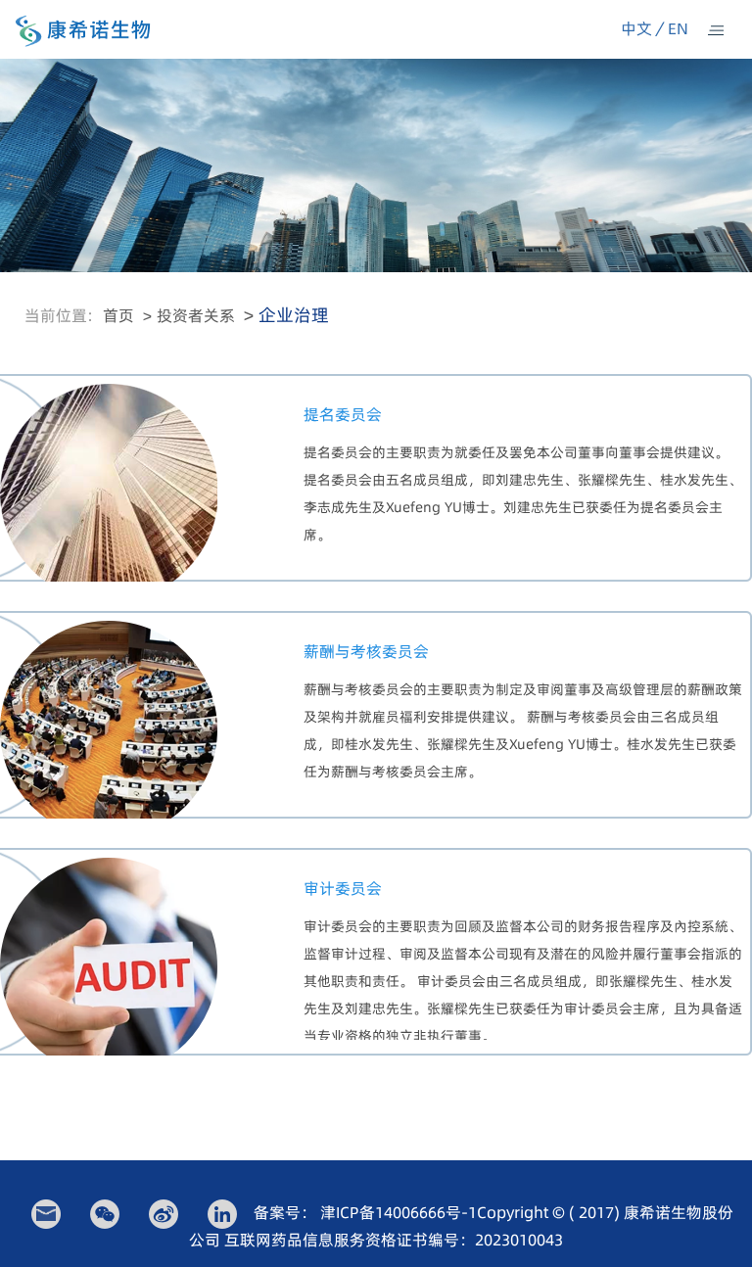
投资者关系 (196, 315)
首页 (118, 315)
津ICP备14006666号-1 (398, 1212)
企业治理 (293, 315)
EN (678, 28)
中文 (636, 28)
